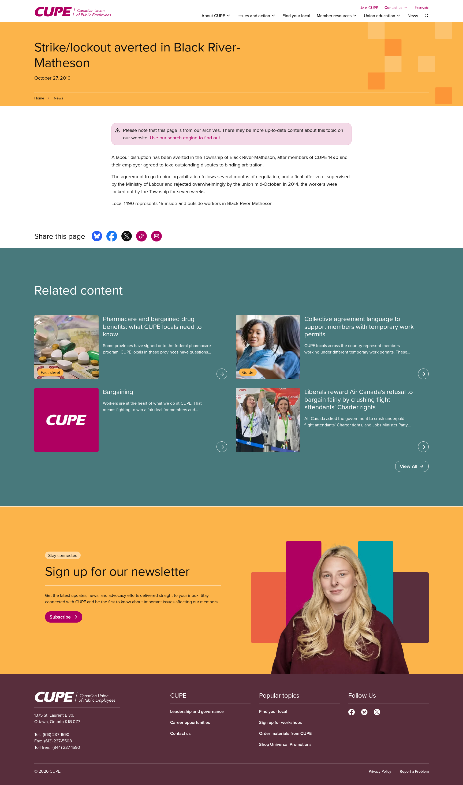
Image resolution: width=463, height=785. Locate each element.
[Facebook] (351, 711)
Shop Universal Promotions (285, 744)
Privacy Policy (380, 771)
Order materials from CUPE (285, 733)
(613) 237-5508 (58, 741)
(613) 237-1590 (56, 734)
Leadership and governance (197, 711)
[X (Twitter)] (377, 711)
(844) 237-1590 (66, 747)
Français (422, 7)
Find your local (296, 15)
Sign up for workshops (280, 722)
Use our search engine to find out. (185, 137)
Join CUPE (369, 7)
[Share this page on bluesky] (97, 237)
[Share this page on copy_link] (141, 237)
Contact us (180, 733)
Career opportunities (190, 722)
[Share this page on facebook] (111, 237)
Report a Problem (414, 771)
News (413, 15)
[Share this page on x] (126, 237)
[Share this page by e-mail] (156, 237)
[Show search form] (426, 15)
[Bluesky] (364, 711)
